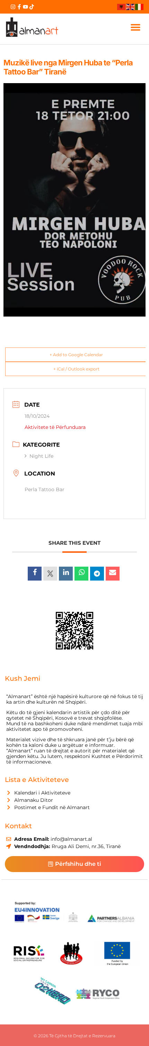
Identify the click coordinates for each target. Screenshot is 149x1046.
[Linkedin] (66, 574)
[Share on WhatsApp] (81, 574)
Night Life (41, 456)
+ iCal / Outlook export (76, 369)
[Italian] (139, 6)
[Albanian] (121, 6)
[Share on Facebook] (35, 574)
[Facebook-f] (19, 6)
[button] (135, 27)
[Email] (113, 574)
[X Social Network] (50, 574)
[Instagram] (13, 6)
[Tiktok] (31, 6)
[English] (130, 6)
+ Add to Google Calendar (76, 354)
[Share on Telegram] (97, 574)
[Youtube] (25, 6)
